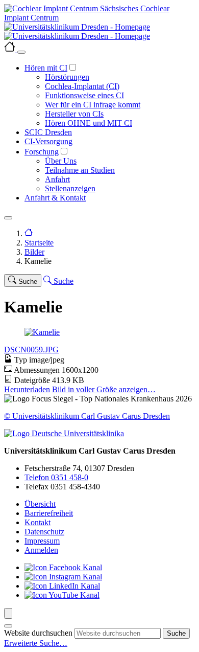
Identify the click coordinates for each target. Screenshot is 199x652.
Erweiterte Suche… (35, 643)
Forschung (41, 151)
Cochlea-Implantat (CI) (82, 86)
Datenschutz (44, 531)
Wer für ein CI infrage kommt (92, 104)
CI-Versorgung (48, 141)
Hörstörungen (67, 77)
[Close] (21, 52)
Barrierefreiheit (48, 513)
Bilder (34, 252)
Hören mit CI (45, 67)
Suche (176, 633)
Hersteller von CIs (74, 113)
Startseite (39, 242)
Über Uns (61, 160)
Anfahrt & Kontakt (55, 197)
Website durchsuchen (38, 632)
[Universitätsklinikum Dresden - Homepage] (99, 32)
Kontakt (37, 522)
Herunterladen (27, 389)
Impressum (42, 540)
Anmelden (41, 550)
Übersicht (40, 504)
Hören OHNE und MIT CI (88, 123)
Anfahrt (57, 179)
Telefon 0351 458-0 (56, 477)
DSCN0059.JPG (31, 349)
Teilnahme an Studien (80, 170)
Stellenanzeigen (70, 188)
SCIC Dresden (48, 132)
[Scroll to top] (8, 613)
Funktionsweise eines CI (84, 95)
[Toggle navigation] (8, 217)
